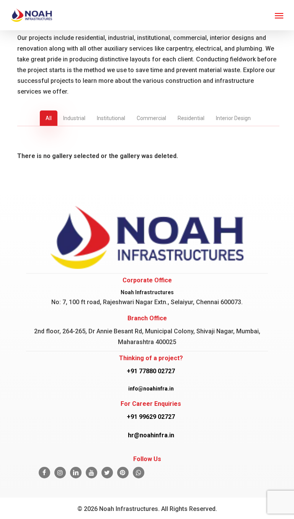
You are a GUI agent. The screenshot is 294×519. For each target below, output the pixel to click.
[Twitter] (107, 472)
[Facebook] (44, 472)
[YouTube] (91, 472)
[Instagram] (60, 472)
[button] (279, 15)
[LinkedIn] (76, 472)
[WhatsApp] (138, 472)
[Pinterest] (123, 472)
